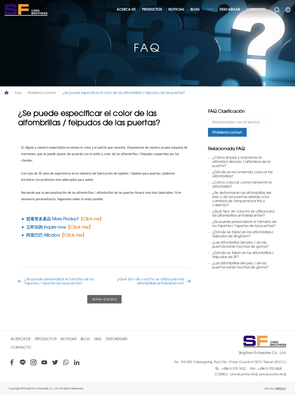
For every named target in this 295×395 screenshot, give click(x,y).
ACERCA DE (126, 9)
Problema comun (42, 93)
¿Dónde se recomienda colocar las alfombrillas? (242, 174)
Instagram (33, 362)
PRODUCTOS (152, 9)
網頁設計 (281, 388)
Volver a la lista (104, 299)
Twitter (55, 362)
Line (22, 362)
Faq (18, 93)
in (76, 362)
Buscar (277, 10)
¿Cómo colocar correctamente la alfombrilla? (241, 184)
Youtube (44, 362)
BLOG (195, 9)
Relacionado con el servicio (236, 122)
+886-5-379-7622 (234, 368)
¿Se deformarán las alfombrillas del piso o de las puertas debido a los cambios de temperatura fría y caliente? (241, 199)
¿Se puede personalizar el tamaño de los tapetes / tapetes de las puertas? (59, 281)
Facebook (12, 362)
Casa (6, 92)
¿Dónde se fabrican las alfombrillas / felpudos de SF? (243, 255)
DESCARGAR (230, 9)
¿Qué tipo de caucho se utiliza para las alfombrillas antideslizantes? (150, 281)
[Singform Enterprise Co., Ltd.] (26, 9)
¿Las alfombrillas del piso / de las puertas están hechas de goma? (240, 244)
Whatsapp (66, 362)
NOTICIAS (176, 9)
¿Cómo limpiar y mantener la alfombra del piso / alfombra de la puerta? (241, 161)
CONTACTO (255, 9)
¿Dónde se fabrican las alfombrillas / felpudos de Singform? (243, 234)
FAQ (209, 9)
